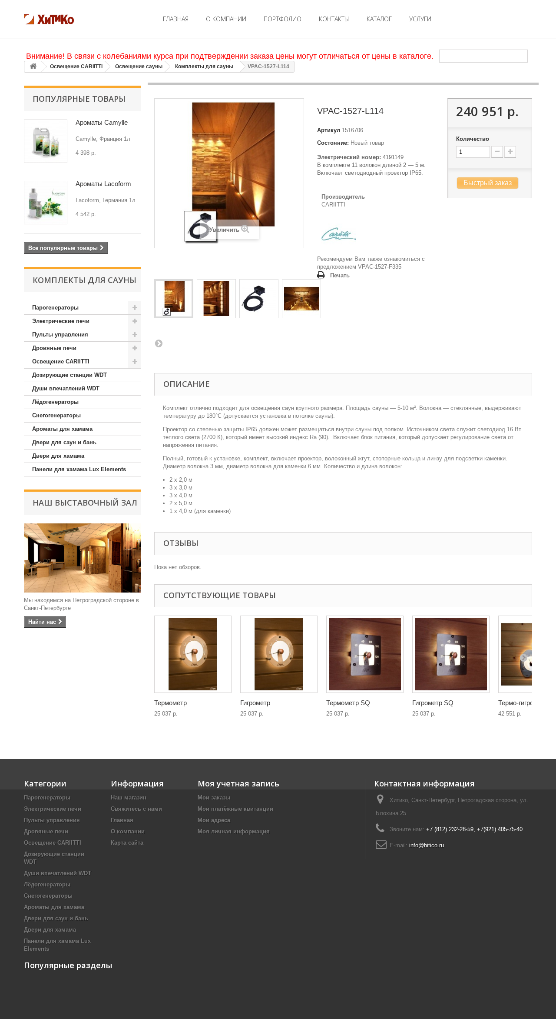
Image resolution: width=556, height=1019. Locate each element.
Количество (472, 139)
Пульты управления (60, 334)
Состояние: (333, 143)
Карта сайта (127, 842)
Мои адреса (214, 820)
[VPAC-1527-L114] (174, 299)
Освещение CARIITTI (76, 66)
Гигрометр (255, 702)
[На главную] (33, 66)
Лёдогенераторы (55, 402)
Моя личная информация (234, 831)
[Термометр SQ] (365, 654)
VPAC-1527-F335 (379, 266)
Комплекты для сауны (204, 66)
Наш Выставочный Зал (85, 502)
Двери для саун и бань (64, 442)
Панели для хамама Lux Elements (79, 469)
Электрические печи (60, 321)
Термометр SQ (348, 702)
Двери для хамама (58, 456)
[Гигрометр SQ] (451, 654)
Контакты (334, 19)
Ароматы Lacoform (103, 183)
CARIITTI (333, 204)
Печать (340, 275)
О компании (226, 19)
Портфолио (282, 19)
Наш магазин (128, 797)
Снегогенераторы (56, 415)
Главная (176, 19)
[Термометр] (193, 654)
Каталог (379, 19)
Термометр (170, 702)
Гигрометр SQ (432, 702)
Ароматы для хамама (62, 429)
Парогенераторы (55, 307)
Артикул (328, 130)
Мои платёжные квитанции (235, 809)
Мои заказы (214, 797)
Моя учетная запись (238, 783)
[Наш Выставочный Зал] (82, 558)
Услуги (420, 19)
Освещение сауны (138, 66)
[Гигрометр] (279, 654)
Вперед (158, 343)
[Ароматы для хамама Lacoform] (45, 202)
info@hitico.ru (426, 845)
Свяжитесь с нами (136, 809)
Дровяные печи (54, 348)
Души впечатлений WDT (65, 388)
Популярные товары (79, 98)
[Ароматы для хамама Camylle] (45, 141)
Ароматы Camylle (102, 122)
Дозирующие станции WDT (69, 375)
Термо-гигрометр (523, 702)
